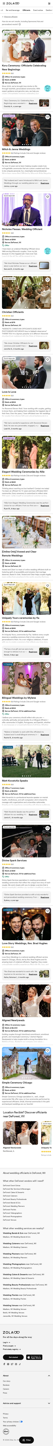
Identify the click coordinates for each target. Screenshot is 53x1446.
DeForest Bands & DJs (11, 1203)
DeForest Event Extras (11, 1185)
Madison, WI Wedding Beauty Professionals (19, 1288)
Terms (5, 1418)
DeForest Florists (9, 1210)
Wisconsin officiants (10, 17)
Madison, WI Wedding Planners (15, 1258)
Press (5, 1393)
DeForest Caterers (10, 1196)
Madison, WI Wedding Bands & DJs (16, 1237)
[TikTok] (20, 1365)
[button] (47, 33)
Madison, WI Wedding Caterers (15, 1247)
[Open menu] (3, 3)
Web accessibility (9, 1426)
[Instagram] (16, 1365)
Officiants (26, 10)
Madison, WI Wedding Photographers (17, 1268)
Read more (33, 103)
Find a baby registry (10, 1349)
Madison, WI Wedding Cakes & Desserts (18, 1278)
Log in (5, 1342)
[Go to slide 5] (30, 61)
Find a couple (8, 1346)
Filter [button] (28, 1440)
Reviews (6, 1385)
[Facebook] (4, 1365)
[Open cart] (49, 3)
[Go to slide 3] (26, 61)
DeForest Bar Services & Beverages (16, 1189)
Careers (6, 1389)
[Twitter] (12, 1365)
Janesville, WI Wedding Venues (15, 1316)
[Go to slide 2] (25, 61)
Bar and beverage (13, 10)
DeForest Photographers (12, 1216)
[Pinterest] (8, 1365)
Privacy (5, 1414)
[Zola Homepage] (12, 3)
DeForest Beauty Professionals (14, 1199)
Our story (6, 1381)
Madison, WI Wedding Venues (14, 1309)
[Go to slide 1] (23, 61)
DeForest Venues (9, 1220)
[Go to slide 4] (28, 61)
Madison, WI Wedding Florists (14, 1299)
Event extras (38, 10)
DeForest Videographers (12, 1213)
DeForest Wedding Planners (14, 1206)
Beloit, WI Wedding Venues (13, 1313)
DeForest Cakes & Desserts (13, 1192)
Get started (13, 1357)
